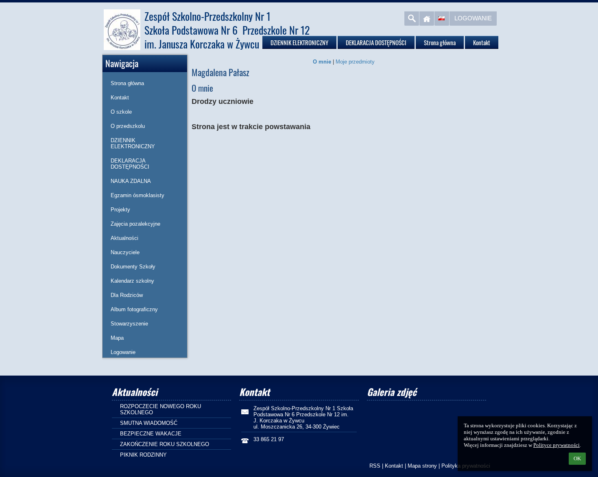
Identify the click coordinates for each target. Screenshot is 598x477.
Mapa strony (422, 466)
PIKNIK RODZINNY (143, 455)
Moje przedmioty (355, 62)
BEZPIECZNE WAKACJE (150, 434)
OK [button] (577, 458)
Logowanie (473, 18)
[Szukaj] (411, 18)
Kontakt (394, 466)
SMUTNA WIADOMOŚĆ (148, 423)
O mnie (322, 62)
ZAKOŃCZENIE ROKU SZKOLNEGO (164, 444)
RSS (374, 466)
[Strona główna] (426, 18)
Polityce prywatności (556, 445)
